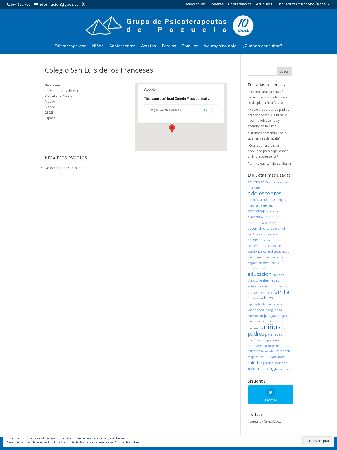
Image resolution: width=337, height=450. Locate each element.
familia (281, 291)
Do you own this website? (166, 110)
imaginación (276, 304)
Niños (97, 46)
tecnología (267, 368)
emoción (278, 275)
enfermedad (269, 280)
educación (259, 274)
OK (205, 110)
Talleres (217, 4)
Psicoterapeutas (70, 46)
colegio (254, 239)
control (268, 251)
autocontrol (256, 217)
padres (256, 333)
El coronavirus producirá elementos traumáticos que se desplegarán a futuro (268, 97)
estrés (253, 292)
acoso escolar (278, 182)
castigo (262, 234)
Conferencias (239, 4)
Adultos (148, 46)
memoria (254, 321)
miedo (266, 321)
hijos (268, 298)
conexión (274, 246)
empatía (253, 280)
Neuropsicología (220, 46)
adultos (253, 199)
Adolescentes (122, 46)
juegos (270, 315)
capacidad (256, 228)
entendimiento (258, 286)
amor (251, 206)
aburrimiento (258, 182)
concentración (257, 246)
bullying (270, 223)
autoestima (273, 216)
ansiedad (264, 205)
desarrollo (271, 262)
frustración (255, 298)
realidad (270, 351)
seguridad (266, 363)
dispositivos (257, 268)
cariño (252, 234)
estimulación (278, 286)
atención (273, 211)
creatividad (281, 251)
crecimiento (256, 257)
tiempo (284, 369)
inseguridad (273, 310)
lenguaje (283, 316)
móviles (277, 321)
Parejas (169, 46)
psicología (255, 351)
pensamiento (257, 340)
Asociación (195, 4)
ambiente (267, 199)
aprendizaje (257, 211)
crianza (270, 257)
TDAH (251, 369)
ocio (284, 328)
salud (253, 362)
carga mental (275, 228)
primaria (273, 340)
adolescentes (264, 193)
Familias (190, 46)
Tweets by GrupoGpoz (264, 421)
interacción (255, 316)
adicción (254, 187)
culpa (279, 257)
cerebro (273, 234)
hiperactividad (258, 304)
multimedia (255, 328)
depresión (255, 263)
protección (271, 346)
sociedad (280, 363)
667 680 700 (20, 5)
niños (272, 326)
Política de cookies (127, 442)
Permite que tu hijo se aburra (269, 163)
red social (283, 351)
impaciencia (256, 310)
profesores (255, 346)
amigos (281, 200)
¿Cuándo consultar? (262, 46)
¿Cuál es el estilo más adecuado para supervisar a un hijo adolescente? (268, 151)
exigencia (265, 293)
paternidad (273, 334)
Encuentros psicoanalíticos (301, 4)
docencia (273, 268)
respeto (253, 357)
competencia (270, 240)
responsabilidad (272, 356)
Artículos (264, 4)
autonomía (256, 222)
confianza (255, 251)
